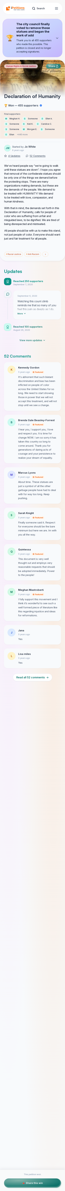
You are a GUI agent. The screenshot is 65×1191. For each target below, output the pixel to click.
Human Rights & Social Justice (21, 66)
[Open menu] (56, 8)
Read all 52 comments (32, 677)
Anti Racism (32, 254)
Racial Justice (13, 254)
